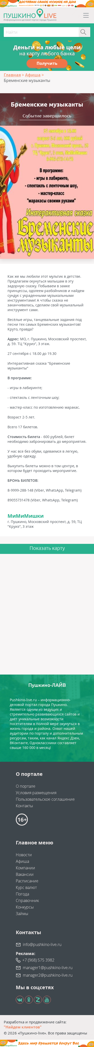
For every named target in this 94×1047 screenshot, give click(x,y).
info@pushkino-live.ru (42, 944)
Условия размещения (36, 792)
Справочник (27, 900)
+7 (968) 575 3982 (38, 960)
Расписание (27, 881)
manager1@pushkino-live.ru (47, 967)
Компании (25, 868)
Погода (22, 894)
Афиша (22, 861)
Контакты (24, 805)
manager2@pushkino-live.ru (47, 975)
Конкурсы (25, 907)
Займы (22, 913)
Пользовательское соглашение (45, 799)
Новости (24, 855)
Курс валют (26, 887)
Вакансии (25, 874)
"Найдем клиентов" (23, 1026)
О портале (25, 786)
